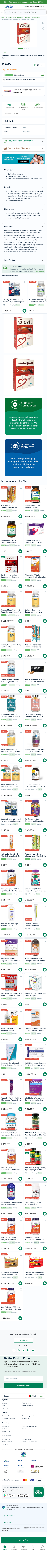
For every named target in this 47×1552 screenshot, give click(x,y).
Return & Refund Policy (29, 1442)
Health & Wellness (18, 17)
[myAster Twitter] (23, 1350)
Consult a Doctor (7, 1416)
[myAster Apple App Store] (23, 1495)
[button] (43, 23)
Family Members (27, 1405)
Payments (5, 1444)
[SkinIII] (35, 1471)
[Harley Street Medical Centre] (20, 1471)
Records (4, 1403)
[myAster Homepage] (39, 1492)
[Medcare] (37, 1466)
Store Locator (6, 1431)
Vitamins (27, 17)
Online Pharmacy (5, 17)
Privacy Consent (7, 1442)
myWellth (5, 1408)
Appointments (26, 1403)
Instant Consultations (8, 1418)
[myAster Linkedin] (28, 1350)
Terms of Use (6, 1439)
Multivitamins (36, 17)
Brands (24, 1429)
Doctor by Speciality (28, 1416)
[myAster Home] (3, 1507)
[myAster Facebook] (14, 1350)
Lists (3, 1405)
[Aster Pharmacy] (21, 1461)
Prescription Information (29, 1426)
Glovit (4, 53)
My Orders (5, 1429)
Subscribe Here (23, 1385)
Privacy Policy (26, 1439)
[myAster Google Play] (9, 1495)
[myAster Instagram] (19, 1350)
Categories (5, 1426)
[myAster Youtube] (33, 1350)
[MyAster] (6, 1461)
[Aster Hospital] (34, 1461)
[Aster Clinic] (6, 1466)
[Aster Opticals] (20, 1466)
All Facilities (26, 1418)
